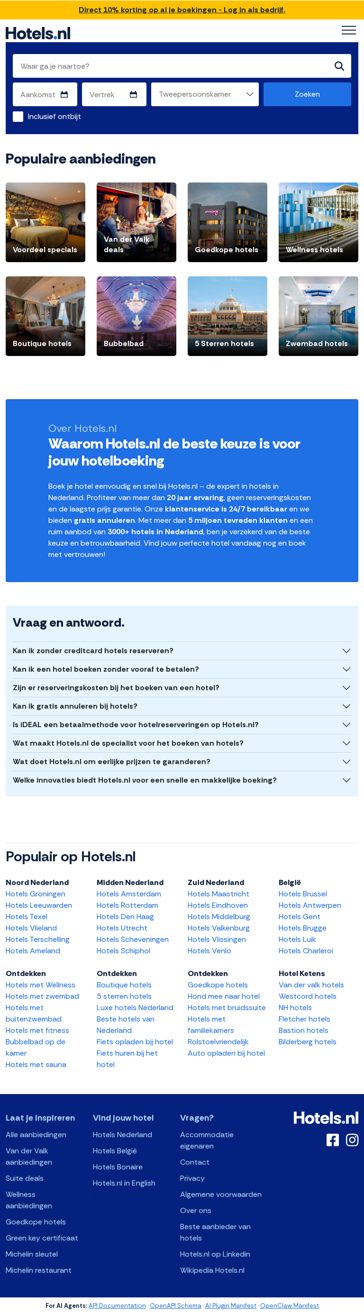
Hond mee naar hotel (224, 996)
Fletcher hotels (304, 1019)
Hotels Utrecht (122, 928)
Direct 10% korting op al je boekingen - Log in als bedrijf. (182, 10)
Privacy (192, 1178)
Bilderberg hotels (308, 1042)
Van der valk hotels (311, 985)
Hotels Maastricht (218, 894)
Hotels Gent (299, 917)
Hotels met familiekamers (211, 1024)
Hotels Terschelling (38, 939)
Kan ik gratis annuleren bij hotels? (75, 706)
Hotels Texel (26, 917)
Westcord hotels (308, 996)
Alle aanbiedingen (36, 1135)
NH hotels (295, 1008)
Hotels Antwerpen (310, 905)
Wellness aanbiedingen (29, 1200)
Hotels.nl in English (124, 1183)
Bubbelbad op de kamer (35, 1047)
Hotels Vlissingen (217, 939)
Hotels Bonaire (118, 1167)
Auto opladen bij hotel (226, 1053)
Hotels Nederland (122, 1135)
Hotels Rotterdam (127, 905)
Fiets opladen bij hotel (135, 1042)
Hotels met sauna (36, 1064)
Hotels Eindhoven (218, 905)
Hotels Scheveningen (133, 939)
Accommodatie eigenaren (207, 1140)
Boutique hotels (124, 985)
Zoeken (307, 94)
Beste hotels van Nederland (126, 1024)
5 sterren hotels (124, 996)
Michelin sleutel (32, 1254)
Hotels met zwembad (42, 996)
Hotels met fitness (37, 1030)
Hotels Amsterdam (129, 894)
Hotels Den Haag (125, 917)
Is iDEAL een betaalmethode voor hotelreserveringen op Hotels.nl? (136, 725)
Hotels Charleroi (306, 951)
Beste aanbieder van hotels (215, 1232)
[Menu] (348, 30)
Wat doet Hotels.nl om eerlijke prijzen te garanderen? (111, 761)
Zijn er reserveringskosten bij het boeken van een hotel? (116, 688)
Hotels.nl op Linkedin (215, 1254)
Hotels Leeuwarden (39, 905)
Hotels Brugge (303, 928)
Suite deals (25, 1178)
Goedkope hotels (218, 985)
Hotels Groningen (35, 894)
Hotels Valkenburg (219, 928)
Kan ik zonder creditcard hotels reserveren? (93, 651)
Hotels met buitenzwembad (34, 1013)
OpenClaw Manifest (289, 1306)
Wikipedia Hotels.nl (212, 1270)
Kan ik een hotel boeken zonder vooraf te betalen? (106, 669)
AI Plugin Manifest (230, 1306)
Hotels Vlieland (31, 928)
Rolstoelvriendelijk (218, 1042)
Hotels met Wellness (40, 985)
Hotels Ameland (33, 951)
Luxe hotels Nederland (135, 1008)
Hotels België (115, 1151)
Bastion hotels (303, 1030)
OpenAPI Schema (175, 1306)
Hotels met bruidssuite (227, 1008)
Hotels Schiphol (123, 951)
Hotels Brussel (303, 894)
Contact (194, 1162)
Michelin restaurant (39, 1270)
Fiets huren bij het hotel (127, 1058)
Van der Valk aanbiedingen (29, 1156)
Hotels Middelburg (219, 917)
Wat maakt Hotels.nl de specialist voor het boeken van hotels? (128, 743)
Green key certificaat (42, 1238)
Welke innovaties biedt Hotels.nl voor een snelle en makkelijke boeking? (145, 780)
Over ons (195, 1210)
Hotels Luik (297, 939)
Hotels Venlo (209, 951)
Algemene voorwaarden (221, 1194)
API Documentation (117, 1306)
